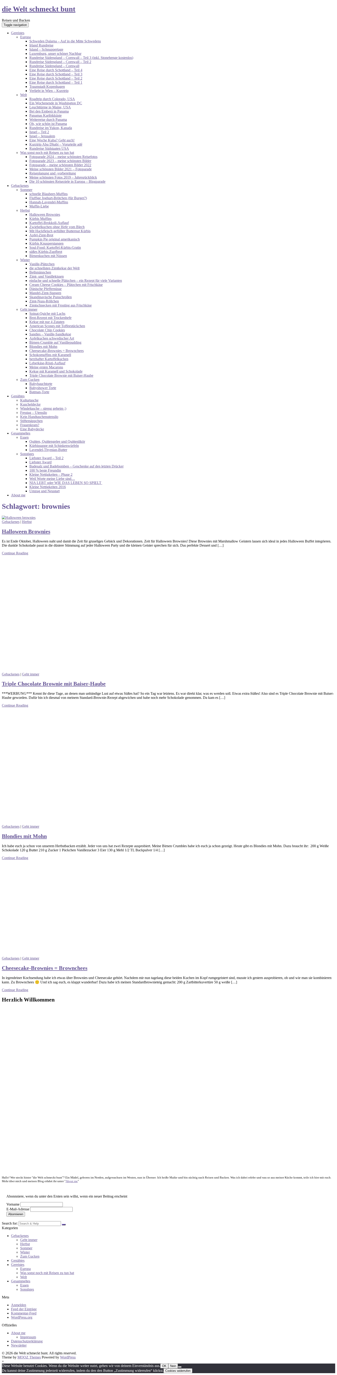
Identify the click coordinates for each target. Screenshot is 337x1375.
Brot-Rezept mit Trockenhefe (50, 318)
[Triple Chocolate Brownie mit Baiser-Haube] (86, 670)
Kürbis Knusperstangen (46, 243)
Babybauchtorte (40, 384)
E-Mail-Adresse (17, 1209)
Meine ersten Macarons (46, 367)
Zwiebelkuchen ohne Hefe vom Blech (57, 227)
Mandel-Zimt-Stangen (45, 293)
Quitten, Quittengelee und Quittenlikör (57, 441)
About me (18, 495)
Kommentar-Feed (23, 1313)
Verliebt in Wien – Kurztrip (49, 91)
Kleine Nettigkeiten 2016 (47, 487)
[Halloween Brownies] (19, 518)
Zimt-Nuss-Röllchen (44, 301)
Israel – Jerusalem (42, 136)
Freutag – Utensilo (33, 413)
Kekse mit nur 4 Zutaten (46, 322)
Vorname (12, 1204)
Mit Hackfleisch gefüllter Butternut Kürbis (60, 231)
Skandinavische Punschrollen (50, 297)
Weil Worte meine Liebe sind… (52, 479)
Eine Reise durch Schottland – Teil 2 (55, 78)
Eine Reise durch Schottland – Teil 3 (55, 74)
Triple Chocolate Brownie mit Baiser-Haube (61, 375)
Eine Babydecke (32, 429)
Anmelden (18, 1305)
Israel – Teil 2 (39, 132)
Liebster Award (40, 462)
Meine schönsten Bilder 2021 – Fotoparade (60, 169)
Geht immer (28, 309)
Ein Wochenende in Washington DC (55, 103)
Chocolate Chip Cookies (47, 330)
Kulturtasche (29, 400)
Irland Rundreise (41, 45)
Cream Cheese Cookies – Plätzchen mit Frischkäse (66, 285)
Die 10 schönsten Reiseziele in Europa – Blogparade (67, 181)
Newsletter (19, 1345)
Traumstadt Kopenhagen (47, 87)
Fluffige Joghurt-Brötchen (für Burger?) (58, 198)
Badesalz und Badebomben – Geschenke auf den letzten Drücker (76, 466)
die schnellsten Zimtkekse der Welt (54, 268)
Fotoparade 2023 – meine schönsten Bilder (60, 161)
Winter (25, 260)
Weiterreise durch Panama (48, 120)
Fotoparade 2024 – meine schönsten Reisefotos (63, 157)
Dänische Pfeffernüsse (45, 289)
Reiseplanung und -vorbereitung (52, 173)
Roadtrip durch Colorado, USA (52, 99)
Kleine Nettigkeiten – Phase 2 (50, 474)
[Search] (64, 1224)
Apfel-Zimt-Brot (41, 235)
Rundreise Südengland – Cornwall (54, 66)
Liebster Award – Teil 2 (46, 458)
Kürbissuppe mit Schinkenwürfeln (54, 446)
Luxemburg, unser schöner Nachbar (55, 53)
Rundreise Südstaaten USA (49, 148)
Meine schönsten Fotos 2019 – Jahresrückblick (63, 177)
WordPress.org (21, 1317)
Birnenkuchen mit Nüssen (48, 256)
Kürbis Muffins (40, 219)
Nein (173, 1366)
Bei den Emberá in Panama (49, 111)
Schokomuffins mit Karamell (50, 355)
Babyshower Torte (42, 388)
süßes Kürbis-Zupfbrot (45, 252)
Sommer (26, 190)
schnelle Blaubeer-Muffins (48, 194)
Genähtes (18, 396)
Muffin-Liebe (39, 206)
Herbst (25, 210)
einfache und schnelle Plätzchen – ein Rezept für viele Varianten (75, 280)
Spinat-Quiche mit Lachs (47, 313)
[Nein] (180, 1367)
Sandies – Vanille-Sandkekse (50, 334)
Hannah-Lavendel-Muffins (48, 202)
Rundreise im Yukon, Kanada (50, 128)
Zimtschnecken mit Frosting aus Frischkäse (60, 305)
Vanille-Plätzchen (42, 264)
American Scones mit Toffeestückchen (57, 326)
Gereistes (17, 33)
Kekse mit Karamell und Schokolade (56, 371)
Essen (24, 437)
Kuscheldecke (30, 404)
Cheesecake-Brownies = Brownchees (56, 351)
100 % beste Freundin (45, 470)
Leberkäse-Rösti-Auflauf (47, 363)
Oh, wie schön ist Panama (48, 124)
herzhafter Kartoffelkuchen (48, 359)
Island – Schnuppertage (46, 49)
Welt (23, 95)
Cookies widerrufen (178, 1370)
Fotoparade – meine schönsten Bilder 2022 (60, 165)
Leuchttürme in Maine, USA (50, 107)
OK (164, 1366)
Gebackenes (20, 186)
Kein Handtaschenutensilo (39, 417)
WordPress (68, 1357)
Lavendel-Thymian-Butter (48, 450)
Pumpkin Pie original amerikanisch (54, 239)
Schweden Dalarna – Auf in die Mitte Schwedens (65, 41)
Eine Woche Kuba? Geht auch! (52, 140)
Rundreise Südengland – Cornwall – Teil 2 (60, 62)
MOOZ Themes (29, 1357)
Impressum (28, 1337)
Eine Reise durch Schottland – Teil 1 (55, 82)
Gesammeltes (20, 433)
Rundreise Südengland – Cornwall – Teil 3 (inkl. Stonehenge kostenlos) (81, 58)
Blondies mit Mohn (43, 347)
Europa (25, 37)
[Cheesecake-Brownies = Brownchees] (36, 954)
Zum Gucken (29, 380)
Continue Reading (15, 553)
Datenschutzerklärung (27, 1341)
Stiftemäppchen (31, 421)
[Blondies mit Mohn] (86, 822)
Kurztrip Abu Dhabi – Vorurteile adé (55, 144)
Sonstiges (27, 454)
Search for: (10, 1223)
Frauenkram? (29, 425)
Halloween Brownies (44, 214)
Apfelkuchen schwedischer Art (51, 338)
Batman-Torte (39, 392)
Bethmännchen (40, 272)
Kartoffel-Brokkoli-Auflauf (49, 223)
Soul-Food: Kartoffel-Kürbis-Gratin (55, 247)
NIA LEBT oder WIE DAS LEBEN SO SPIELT (65, 483)
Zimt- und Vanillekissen (46, 276)
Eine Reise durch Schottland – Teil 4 (55, 70)
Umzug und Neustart (44, 491)
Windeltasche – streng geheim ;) (43, 408)
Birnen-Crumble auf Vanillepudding (55, 342)
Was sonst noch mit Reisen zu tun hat (47, 153)
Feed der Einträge (24, 1309)
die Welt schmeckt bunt (38, 9)
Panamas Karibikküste (45, 115)
